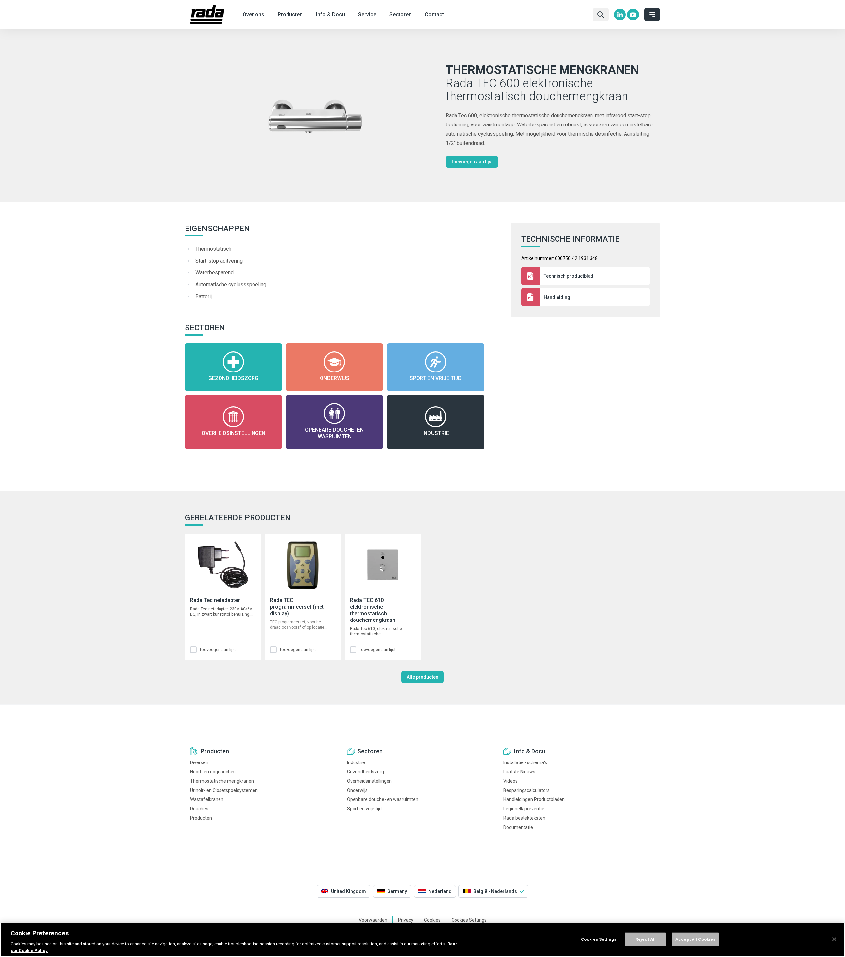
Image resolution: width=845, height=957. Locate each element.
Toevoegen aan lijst (472, 161)
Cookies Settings (598, 939)
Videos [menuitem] (510, 781)
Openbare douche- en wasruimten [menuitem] (382, 799)
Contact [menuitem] (434, 14)
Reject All (645, 939)
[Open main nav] (652, 14)
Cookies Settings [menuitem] (469, 920)
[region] (422, 940)
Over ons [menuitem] (253, 14)
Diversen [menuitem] (199, 762)
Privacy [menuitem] (405, 920)
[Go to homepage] (207, 14)
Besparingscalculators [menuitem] (526, 790)
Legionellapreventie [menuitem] (523, 808)
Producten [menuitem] (290, 14)
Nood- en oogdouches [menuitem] (213, 771)
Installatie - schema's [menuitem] (525, 762)
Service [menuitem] (367, 14)
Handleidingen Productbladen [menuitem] (534, 799)
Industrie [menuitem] (356, 762)
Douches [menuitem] (199, 808)
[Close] (834, 939)
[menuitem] (620, 14)
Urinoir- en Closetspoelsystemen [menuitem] (224, 790)
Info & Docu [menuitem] (330, 14)
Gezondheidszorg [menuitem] (365, 771)
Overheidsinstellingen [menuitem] (369, 781)
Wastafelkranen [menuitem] (206, 799)
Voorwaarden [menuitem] (373, 920)
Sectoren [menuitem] (400, 14)
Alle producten (422, 677)
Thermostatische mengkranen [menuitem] (222, 781)
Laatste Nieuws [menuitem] (519, 771)
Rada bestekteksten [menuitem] (524, 818)
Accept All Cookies (695, 939)
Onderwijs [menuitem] (357, 790)
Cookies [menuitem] (432, 920)
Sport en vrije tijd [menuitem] (364, 808)
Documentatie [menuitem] (518, 827)
